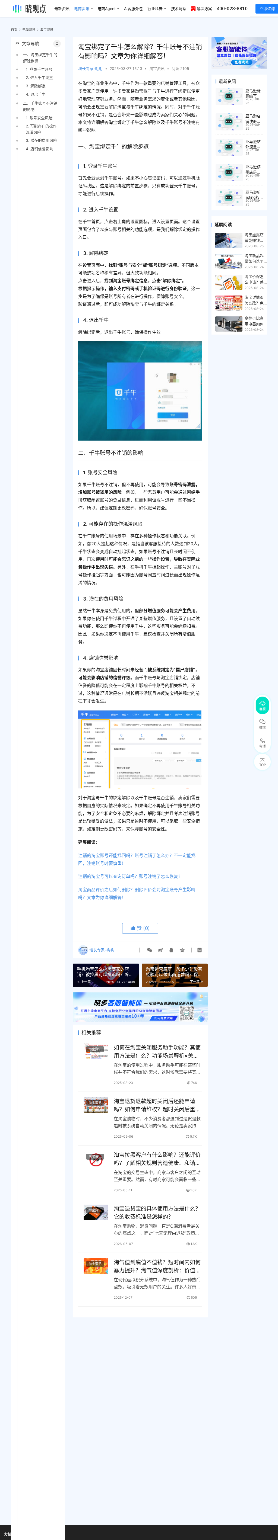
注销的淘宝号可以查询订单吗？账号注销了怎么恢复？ (130, 876)
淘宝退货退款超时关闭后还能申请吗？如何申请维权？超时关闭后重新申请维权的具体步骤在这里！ (157, 1105)
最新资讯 (62, 8)
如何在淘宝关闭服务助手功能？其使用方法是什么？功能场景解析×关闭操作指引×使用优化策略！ (157, 1051)
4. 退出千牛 (36, 94)
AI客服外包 (133, 8)
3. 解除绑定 (36, 86)
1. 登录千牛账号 (39, 69)
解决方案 (204, 8)
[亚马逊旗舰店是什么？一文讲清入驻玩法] (229, 172)
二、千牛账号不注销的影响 (40, 106)
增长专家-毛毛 (90, 68)
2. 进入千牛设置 (39, 77)
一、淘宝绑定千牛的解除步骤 (40, 57)
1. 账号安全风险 (39, 118)
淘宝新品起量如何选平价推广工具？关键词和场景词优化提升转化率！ (254, 258)
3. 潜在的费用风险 (41, 140)
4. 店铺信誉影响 (39, 148)
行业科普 (155, 8)
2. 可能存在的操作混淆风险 (41, 129)
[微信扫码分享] (149, 950)
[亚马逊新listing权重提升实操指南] (229, 198)
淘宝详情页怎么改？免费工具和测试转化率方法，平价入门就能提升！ (254, 300)
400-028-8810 (232, 8)
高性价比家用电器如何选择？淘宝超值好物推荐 (254, 321)
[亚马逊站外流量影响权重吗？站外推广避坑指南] (229, 147)
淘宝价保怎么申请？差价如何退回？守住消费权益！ (254, 279)
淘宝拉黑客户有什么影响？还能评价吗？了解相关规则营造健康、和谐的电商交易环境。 (157, 1159)
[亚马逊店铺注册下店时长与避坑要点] (229, 121)
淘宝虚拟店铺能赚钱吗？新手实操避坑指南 (254, 237)
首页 (14, 30)
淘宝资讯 (157, 68)
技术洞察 (178, 8)
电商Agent (106, 8)
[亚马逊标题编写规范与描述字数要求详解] (229, 96)
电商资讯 (81, 8)
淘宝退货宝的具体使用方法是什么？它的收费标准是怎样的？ (157, 1212)
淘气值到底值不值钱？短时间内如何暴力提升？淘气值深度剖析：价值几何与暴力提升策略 (157, 1266)
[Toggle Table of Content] (57, 43)
